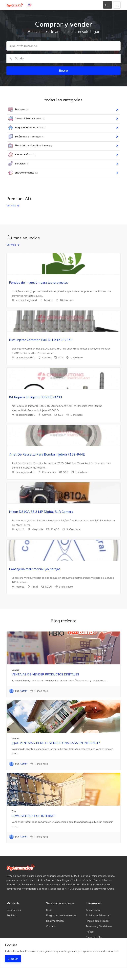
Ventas (15, 670)
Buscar (63, 71)
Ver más (11, 205)
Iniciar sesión (13, 910)
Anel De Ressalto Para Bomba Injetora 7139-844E (47, 454)
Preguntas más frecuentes (61, 915)
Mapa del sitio (94, 937)
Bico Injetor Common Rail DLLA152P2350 (40, 340)
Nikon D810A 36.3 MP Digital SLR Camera (41, 512)
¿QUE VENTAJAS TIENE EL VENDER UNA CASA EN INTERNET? (56, 743)
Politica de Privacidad (98, 915)
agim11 (19, 529)
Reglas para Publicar (97, 921)
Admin (23, 691)
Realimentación (55, 921)
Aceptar (13, 959)
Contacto (51, 926)
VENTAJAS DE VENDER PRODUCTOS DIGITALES (45, 674)
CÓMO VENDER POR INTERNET (34, 816)
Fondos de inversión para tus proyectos (38, 282)
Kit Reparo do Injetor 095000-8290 (35, 397)
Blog (49, 910)
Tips (14, 811)
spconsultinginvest (26, 300)
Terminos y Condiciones (99, 926)
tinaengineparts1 (25, 357)
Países (90, 932)
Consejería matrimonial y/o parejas (34, 569)
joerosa (19, 587)
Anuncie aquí (93, 910)
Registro (11, 915)
